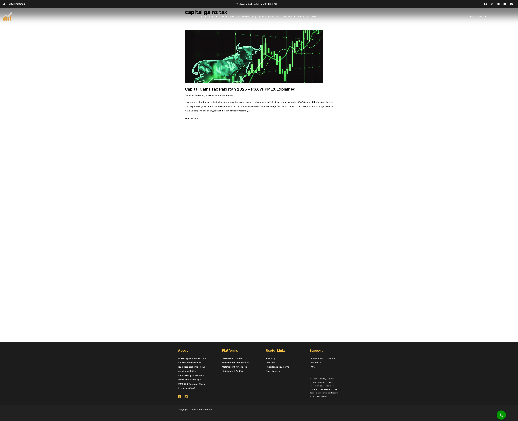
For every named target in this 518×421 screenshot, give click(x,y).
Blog (254, 16)
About (211, 16)
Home (203, 16)
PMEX (233, 16)
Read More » (191, 118)
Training (270, 358)
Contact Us (303, 16)
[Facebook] (179, 396)
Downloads (287, 16)
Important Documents (277, 366)
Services (245, 16)
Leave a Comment (194, 95)
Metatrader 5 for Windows (235, 362)
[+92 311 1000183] (4, 4)
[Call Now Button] (501, 415)
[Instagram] (186, 396)
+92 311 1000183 (16, 4)
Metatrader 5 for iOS (232, 371)
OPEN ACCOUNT (476, 16)
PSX (222, 16)
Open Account (273, 371)
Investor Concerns (267, 16)
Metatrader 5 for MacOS (234, 358)
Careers (314, 16)
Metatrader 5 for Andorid (234, 366)
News (208, 95)
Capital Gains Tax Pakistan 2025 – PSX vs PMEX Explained (240, 89)
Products (270, 362)
